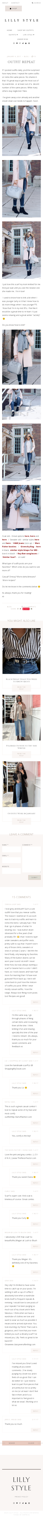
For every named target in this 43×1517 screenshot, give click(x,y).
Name (5, 845)
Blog (26, 56)
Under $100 (22, 39)
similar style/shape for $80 (23, 550)
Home (9, 30)
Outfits (12, 35)
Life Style (27, 35)
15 (34, 56)
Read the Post (21, 688)
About (5, 3)
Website (5, 866)
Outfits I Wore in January (21, 813)
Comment (27, 845)
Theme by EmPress (21, 1515)
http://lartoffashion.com (21, 1117)
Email (5, 856)
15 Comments (29, 607)
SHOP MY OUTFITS (26, 30)
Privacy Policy (21, 1497)
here (27, 536)
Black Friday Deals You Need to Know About (21, 680)
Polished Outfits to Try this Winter (21, 747)
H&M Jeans (18, 543)
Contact (15, 3)
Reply (35, 1002)
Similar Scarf (9, 557)
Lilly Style (21, 1483)
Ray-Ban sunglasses (27, 553)
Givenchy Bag (27, 546)
